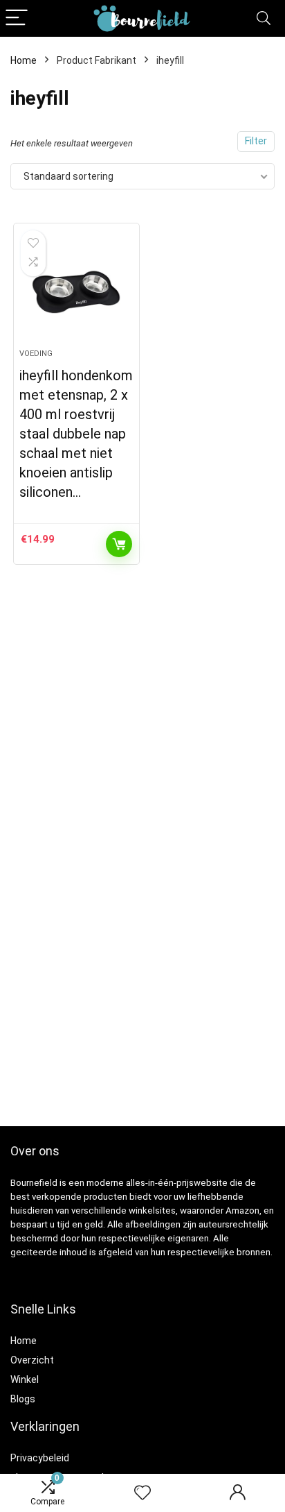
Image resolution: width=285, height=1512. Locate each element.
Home (23, 60)
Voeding (36, 353)
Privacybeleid (39, 1457)
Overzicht (32, 1360)
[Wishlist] (142, 1493)
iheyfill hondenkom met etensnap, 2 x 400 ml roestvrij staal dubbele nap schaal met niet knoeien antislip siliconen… (76, 433)
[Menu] (16, 18)
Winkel (24, 1379)
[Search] (263, 18)
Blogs (22, 1398)
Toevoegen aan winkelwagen (119, 544)
